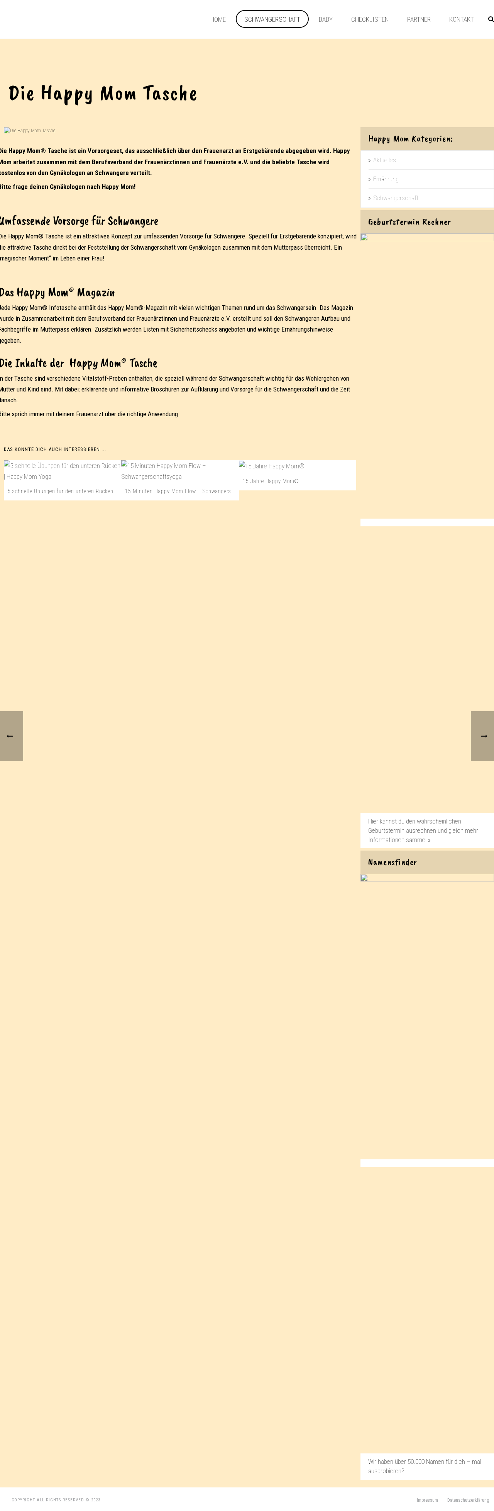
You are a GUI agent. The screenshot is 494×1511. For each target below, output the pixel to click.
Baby (326, 19)
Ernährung (386, 179)
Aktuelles (384, 160)
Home (218, 19)
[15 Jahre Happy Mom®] (297, 466)
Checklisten (370, 19)
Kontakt (461, 19)
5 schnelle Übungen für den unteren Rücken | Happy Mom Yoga (64, 491)
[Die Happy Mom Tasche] (180, 130)
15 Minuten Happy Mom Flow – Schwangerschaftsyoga (182, 491)
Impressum (427, 1500)
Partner (419, 19)
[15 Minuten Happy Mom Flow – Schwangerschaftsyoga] (180, 471)
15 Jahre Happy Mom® (271, 481)
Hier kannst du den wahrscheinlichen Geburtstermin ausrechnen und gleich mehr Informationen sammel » (423, 830)
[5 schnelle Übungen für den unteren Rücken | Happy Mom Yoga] (62, 471)
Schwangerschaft (272, 19)
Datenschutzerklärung (468, 1500)
